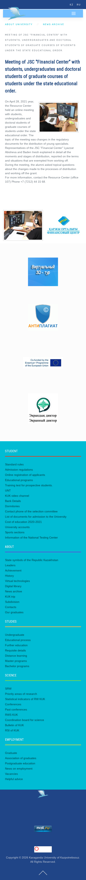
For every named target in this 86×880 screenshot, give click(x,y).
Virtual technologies (17, 580)
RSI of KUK (12, 730)
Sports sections (14, 532)
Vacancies (11, 773)
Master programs (16, 660)
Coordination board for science (24, 719)
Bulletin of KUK (14, 725)
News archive (53, 24)
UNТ (8, 490)
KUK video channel (17, 495)
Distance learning (16, 655)
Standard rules (14, 464)
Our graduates (14, 612)
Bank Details (13, 500)
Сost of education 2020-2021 (23, 521)
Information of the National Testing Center (31, 537)
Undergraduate (14, 634)
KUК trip (10, 596)
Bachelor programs (17, 666)
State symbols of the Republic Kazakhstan (31, 560)
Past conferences (16, 709)
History (9, 575)
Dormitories (12, 506)
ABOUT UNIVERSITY (19, 24)
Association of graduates (20, 758)
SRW (8, 688)
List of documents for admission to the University (35, 516)
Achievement (13, 570)
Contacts (10, 607)
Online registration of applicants (25, 474)
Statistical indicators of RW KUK (25, 699)
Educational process (18, 640)
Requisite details (15, 650)
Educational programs (19, 480)
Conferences (13, 704)
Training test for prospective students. (29, 485)
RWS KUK (11, 714)
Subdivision (12, 601)
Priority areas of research (21, 693)
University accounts (17, 527)
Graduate (11, 752)
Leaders (10, 565)
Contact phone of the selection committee (31, 511)
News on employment (18, 768)
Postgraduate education (20, 763)
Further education (16, 645)
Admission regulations (19, 469)
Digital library (13, 586)
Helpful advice (14, 779)
